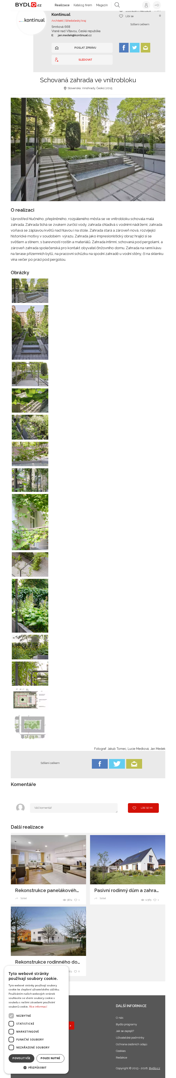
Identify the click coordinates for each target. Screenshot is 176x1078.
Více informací (38, 1006)
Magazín (102, 5)
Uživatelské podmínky (130, 1037)
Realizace (62, 5)
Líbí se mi (147, 807)
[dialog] (36, 1020)
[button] (36, 1067)
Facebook (124, 47)
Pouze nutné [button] (50, 1058)
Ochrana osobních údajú (131, 1044)
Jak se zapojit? (125, 1031)
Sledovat (85, 59)
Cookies (121, 1051)
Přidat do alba (41, 297)
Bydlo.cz (154, 1068)
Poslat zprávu (85, 47)
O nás (119, 1017)
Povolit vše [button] (21, 1058)
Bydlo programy (126, 1024)
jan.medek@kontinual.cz (75, 35)
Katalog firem (83, 5)
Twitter (134, 47)
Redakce (121, 1057)
